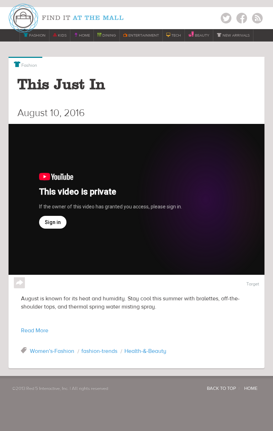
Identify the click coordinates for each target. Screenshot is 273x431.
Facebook (241, 19)
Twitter (226, 19)
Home (250, 388)
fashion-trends (99, 351)
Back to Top (221, 388)
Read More (34, 330)
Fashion (25, 64)
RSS (257, 19)
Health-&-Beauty (145, 351)
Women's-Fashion (52, 351)
